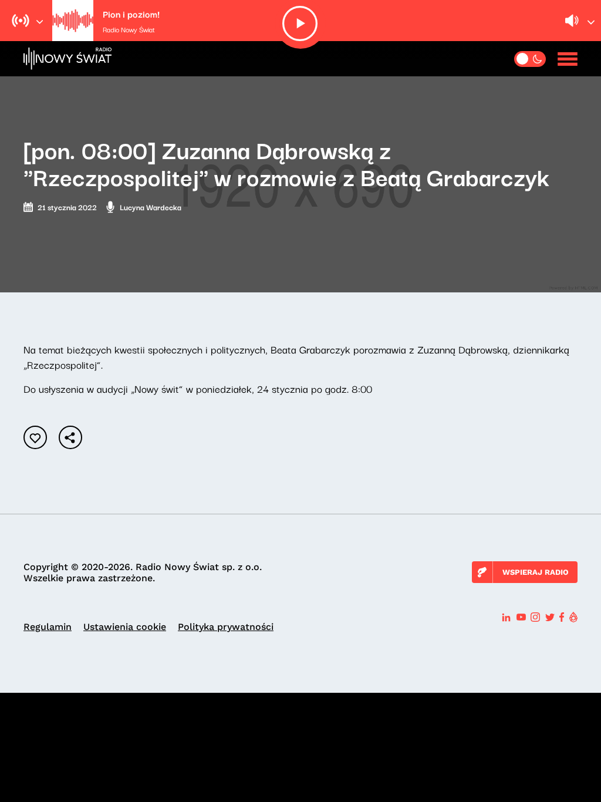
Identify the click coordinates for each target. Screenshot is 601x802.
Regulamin (47, 626)
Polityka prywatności (226, 626)
